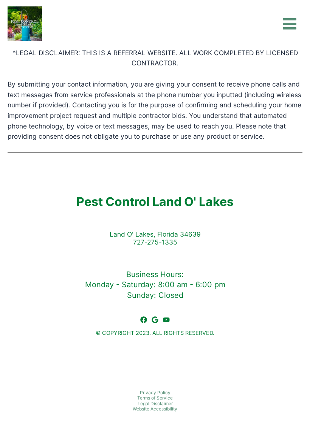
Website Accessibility (155, 409)
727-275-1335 (155, 242)
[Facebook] (143, 319)
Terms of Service (155, 398)
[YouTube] (166, 319)
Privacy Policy (155, 392)
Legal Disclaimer (155, 403)
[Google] (155, 319)
